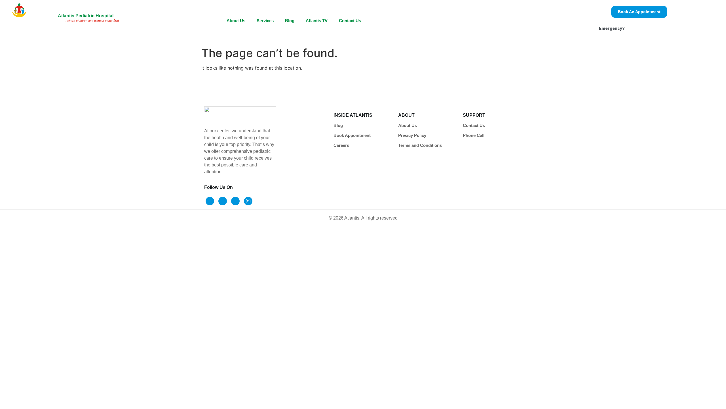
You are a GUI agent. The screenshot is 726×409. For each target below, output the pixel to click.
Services (265, 20)
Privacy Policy (412, 135)
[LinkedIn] (235, 201)
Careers (341, 145)
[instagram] (248, 201)
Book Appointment (352, 135)
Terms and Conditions (420, 145)
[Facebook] (210, 201)
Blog (289, 20)
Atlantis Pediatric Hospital (85, 15)
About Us (236, 20)
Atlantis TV (317, 20)
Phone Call (473, 135)
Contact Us (350, 20)
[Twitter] (222, 201)
